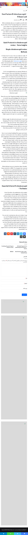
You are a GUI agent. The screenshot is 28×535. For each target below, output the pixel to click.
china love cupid (18, 61)
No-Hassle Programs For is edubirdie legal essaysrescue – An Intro (21, 247)
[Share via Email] (24, 236)
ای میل (25, 283)
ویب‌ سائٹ (25, 288)
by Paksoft (23, 529)
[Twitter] (21, 233)
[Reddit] (8, 233)
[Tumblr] (14, 233)
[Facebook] (24, 233)
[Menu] (0, 7)
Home (24, 11)
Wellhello (11, 251)
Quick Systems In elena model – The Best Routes (21, 252)
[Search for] (27, 7)
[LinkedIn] (18, 233)
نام (26, 278)
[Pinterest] (11, 233)
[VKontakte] (5, 233)
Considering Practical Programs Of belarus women (7, 246)
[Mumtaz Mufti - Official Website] (14, 4)
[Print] (21, 236)
